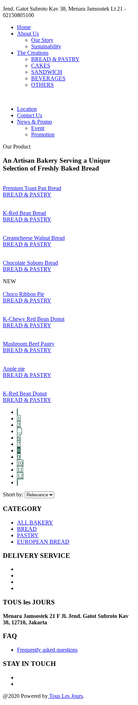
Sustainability (46, 46)
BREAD (27, 529)
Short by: (13, 494)
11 (20, 470)
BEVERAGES (48, 78)
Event (37, 128)
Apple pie (14, 369)
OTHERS (42, 85)
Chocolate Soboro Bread (30, 263)
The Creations (32, 53)
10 (20, 463)
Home (24, 27)
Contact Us (29, 115)
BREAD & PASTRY (55, 59)
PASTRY (28, 535)
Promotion (42, 134)
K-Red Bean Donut (25, 394)
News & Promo (34, 122)
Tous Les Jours (65, 696)
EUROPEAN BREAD (43, 542)
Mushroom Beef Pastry (28, 344)
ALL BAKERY (35, 523)
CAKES (40, 66)
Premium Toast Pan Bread (32, 188)
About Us (28, 34)
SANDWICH (46, 72)
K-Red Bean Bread (24, 213)
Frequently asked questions (47, 650)
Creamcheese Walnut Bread (34, 238)
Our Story (42, 40)
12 (20, 476)
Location (27, 109)
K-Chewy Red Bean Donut (33, 319)
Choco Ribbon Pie (23, 294)
